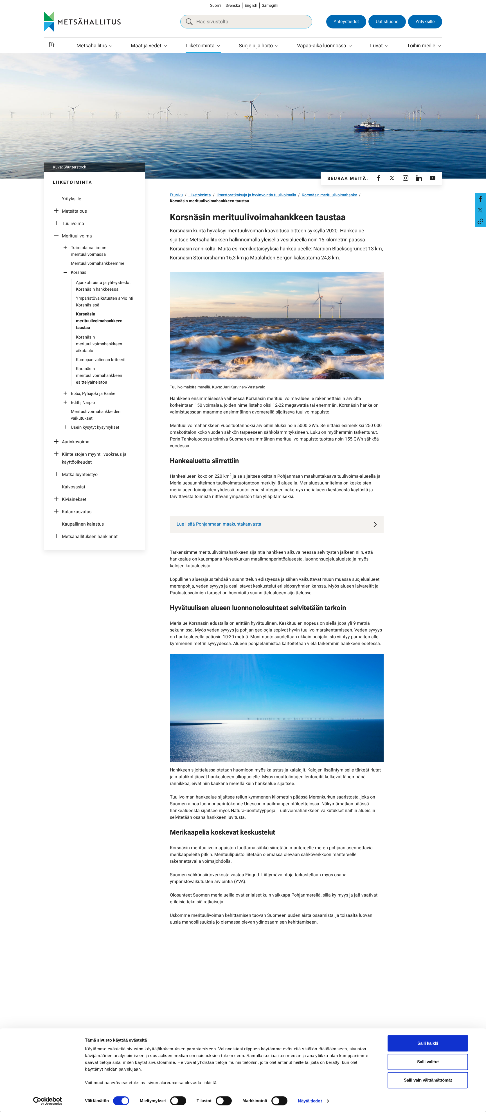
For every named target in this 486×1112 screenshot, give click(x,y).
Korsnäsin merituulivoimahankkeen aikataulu (99, 344)
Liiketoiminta (200, 46)
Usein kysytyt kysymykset (95, 427)
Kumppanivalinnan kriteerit (101, 360)
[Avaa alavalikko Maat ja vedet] (165, 46)
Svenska (233, 5)
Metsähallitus (91, 46)
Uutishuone (387, 21)
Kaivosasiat (73, 487)
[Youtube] (432, 178)
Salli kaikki (427, 1043)
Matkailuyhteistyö (80, 474)
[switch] (178, 1100)
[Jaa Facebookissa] (480, 198)
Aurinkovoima (75, 442)
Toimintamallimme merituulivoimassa (88, 250)
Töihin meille (421, 46)
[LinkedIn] (419, 178)
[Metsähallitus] (82, 21)
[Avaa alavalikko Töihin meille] (439, 46)
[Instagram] (405, 178)
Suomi (215, 5)
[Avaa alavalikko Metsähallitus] (111, 46)
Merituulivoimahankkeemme (97, 263)
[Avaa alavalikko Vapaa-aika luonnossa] (350, 46)
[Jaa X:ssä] (480, 210)
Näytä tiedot (310, 1100)
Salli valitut (428, 1061)
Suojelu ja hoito (256, 46)
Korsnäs (78, 272)
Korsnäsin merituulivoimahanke (329, 195)
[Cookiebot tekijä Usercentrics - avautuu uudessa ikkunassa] (47, 1101)
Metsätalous (74, 211)
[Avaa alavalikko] (57, 211)
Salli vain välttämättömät (428, 1080)
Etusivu (176, 195)
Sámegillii (270, 5)
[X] (392, 178)
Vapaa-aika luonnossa (321, 46)
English (251, 5)
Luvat (376, 46)
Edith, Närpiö (83, 402)
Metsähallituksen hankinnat (90, 536)
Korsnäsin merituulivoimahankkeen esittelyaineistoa (99, 375)
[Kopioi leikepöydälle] (480, 221)
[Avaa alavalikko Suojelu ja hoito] (277, 46)
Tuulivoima (73, 223)
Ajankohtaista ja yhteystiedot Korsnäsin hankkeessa (103, 285)
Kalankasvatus (76, 511)
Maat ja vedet (146, 46)
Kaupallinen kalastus (83, 524)
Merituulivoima (77, 236)
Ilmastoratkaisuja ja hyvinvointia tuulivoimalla (256, 195)
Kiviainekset (74, 499)
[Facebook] (378, 178)
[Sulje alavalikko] (57, 236)
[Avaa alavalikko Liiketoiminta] (218, 46)
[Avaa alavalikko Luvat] (387, 46)
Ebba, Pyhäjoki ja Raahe (93, 393)
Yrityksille (425, 21)
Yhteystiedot (346, 21)
